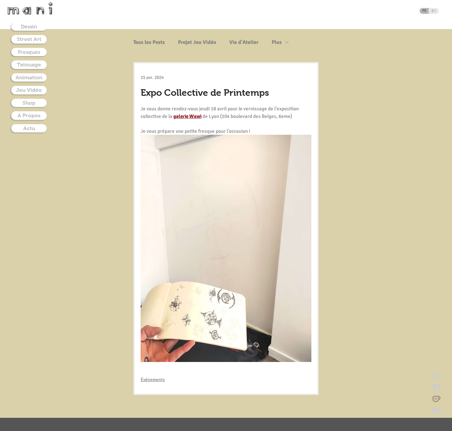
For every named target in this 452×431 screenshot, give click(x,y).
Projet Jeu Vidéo (197, 42)
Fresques (29, 52)
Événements (153, 379)
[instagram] (436, 376)
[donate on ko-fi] (436, 399)
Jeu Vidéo (29, 90)
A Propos (29, 115)
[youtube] (436, 410)
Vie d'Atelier (243, 42)
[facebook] (436, 387)
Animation (29, 77)
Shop (29, 103)
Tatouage (29, 64)
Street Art (29, 39)
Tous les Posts (149, 42)
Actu (29, 128)
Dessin (29, 26)
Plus (277, 42)
